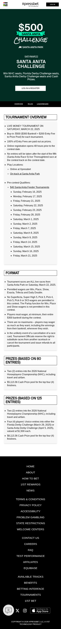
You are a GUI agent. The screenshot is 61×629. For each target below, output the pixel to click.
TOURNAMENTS (30, 594)
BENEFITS (30, 582)
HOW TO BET (30, 478)
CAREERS (30, 543)
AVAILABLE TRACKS (30, 576)
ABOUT (30, 472)
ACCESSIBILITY (30, 511)
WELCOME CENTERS (30, 529)
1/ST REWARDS (30, 484)
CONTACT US (30, 537)
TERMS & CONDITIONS (30, 499)
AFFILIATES (30, 562)
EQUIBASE (30, 568)
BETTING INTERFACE (30, 588)
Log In (52, 4)
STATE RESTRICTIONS (30, 523)
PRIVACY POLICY (31, 505)
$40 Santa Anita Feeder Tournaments (29, 187)
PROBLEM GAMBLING (30, 517)
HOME (30, 466)
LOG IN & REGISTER (31, 88)
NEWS (30, 490)
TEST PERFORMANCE (30, 555)
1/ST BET (30, 600)
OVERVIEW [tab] (19, 104)
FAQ (30, 550)
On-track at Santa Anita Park (25, 174)
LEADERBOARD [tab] (43, 104)
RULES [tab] (30, 104)
